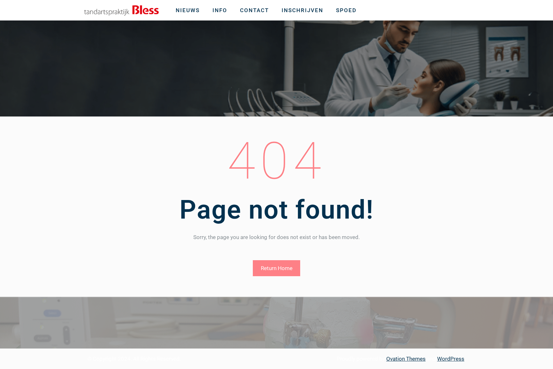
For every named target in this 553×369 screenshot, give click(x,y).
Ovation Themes (406, 359)
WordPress (450, 359)
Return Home (277, 268)
